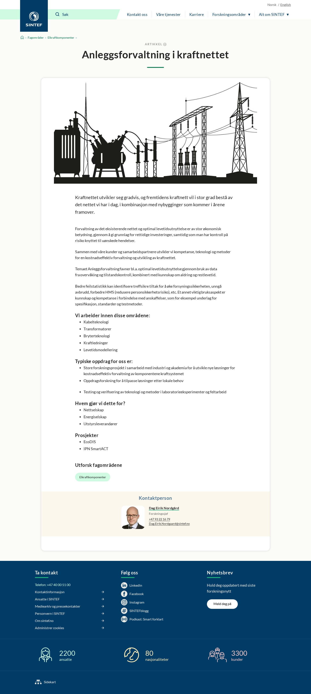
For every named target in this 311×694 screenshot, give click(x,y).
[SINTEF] (34, 16)
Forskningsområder (229, 14)
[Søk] (57, 14)
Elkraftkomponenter (61, 37)
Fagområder (36, 37)
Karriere (196, 14)
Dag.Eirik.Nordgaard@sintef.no (169, 523)
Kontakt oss (137, 14)
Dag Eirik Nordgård (164, 508)
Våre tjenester (168, 14)
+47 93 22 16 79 (159, 519)
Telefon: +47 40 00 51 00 (52, 585)
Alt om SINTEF (272, 14)
